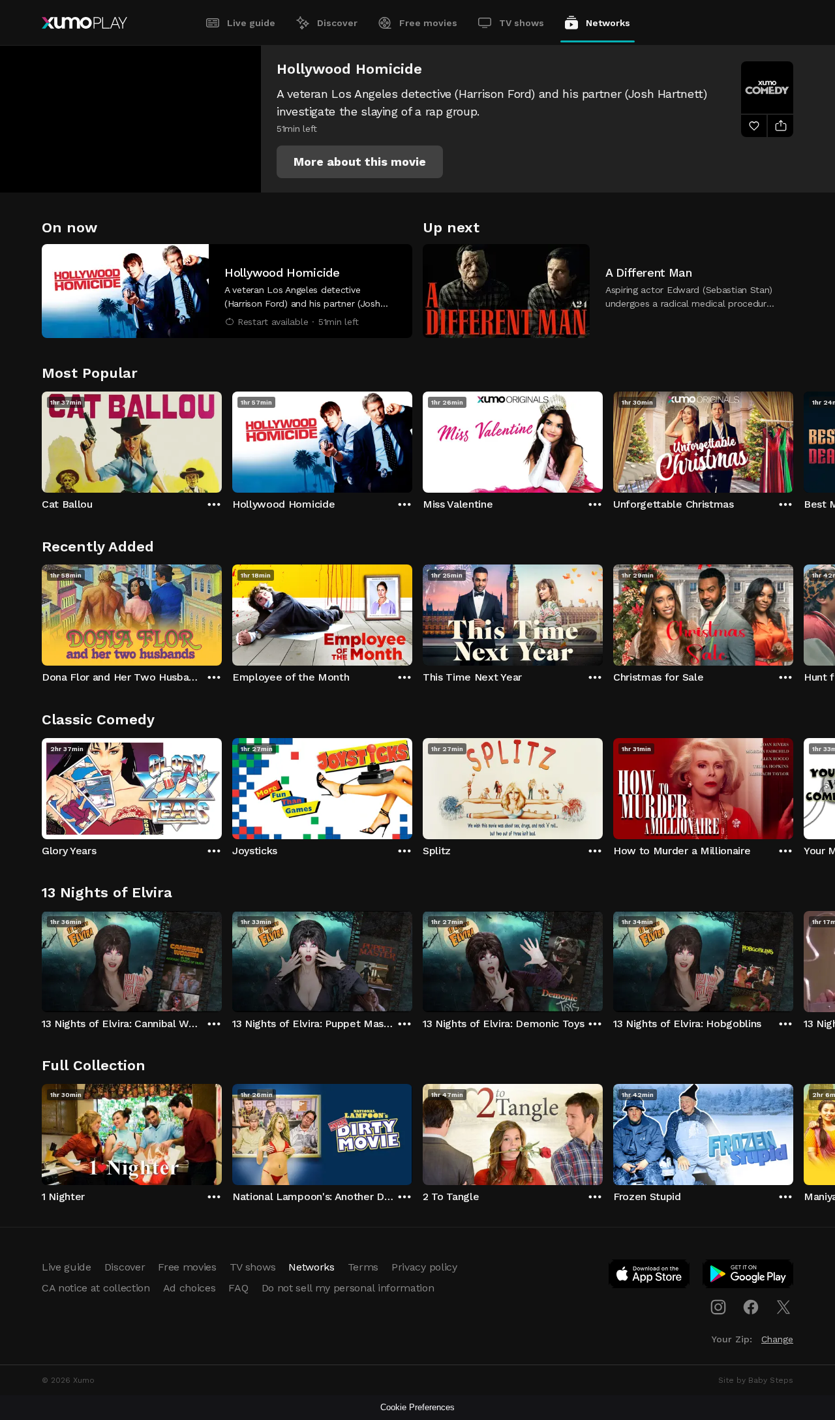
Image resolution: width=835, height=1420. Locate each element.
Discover (337, 23)
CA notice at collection (96, 1288)
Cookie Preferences (417, 1407)
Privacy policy (424, 1267)
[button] (360, 162)
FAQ (238, 1288)
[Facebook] (751, 1307)
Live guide (251, 23)
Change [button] (777, 1339)
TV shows (521, 23)
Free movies (428, 23)
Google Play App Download (748, 1276)
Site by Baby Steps (755, 1380)
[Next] (793, 439)
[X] (783, 1307)
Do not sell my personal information (348, 1288)
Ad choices (189, 1288)
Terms (363, 1267)
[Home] (84, 23)
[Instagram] (718, 1307)
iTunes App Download (650, 1276)
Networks (608, 23)
